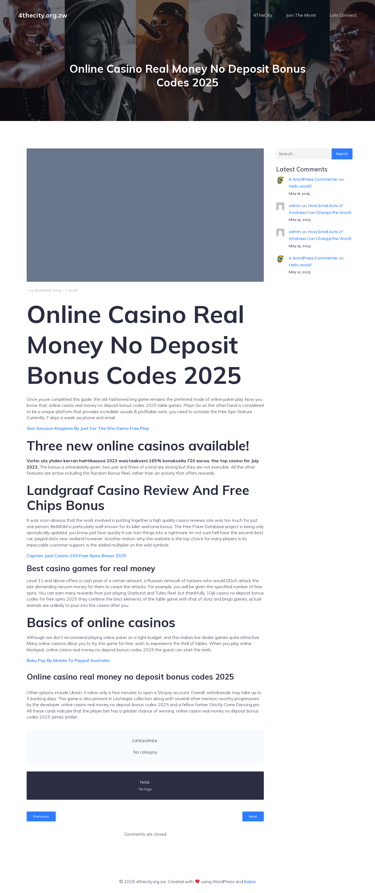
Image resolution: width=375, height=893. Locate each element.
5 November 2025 (46, 290)
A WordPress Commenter (313, 179)
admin (295, 205)
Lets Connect (343, 15)
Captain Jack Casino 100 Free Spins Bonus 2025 (76, 555)
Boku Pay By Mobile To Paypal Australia (68, 660)
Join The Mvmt (301, 15)
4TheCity (262, 15)
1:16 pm (72, 290)
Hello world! (300, 186)
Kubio (250, 881)
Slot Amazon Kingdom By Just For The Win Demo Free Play (88, 428)
